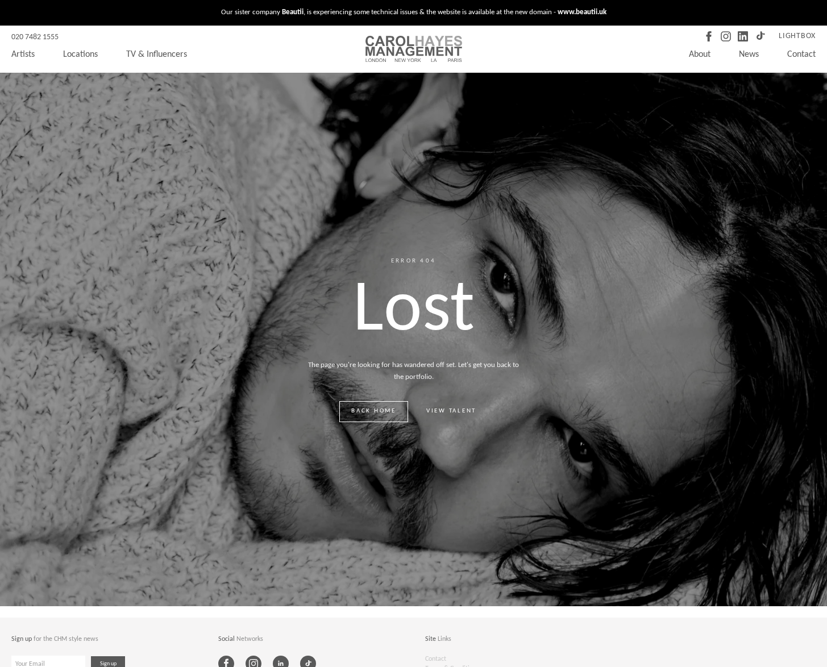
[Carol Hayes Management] (413, 49)
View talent (451, 411)
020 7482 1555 (35, 37)
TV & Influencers (156, 54)
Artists (23, 54)
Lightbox (797, 36)
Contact (801, 54)
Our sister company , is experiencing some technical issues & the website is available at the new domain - (413, 12)
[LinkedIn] (743, 36)
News (749, 54)
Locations (80, 54)
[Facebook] (709, 36)
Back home (373, 411)
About (699, 54)
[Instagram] (726, 36)
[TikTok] (760, 36)
